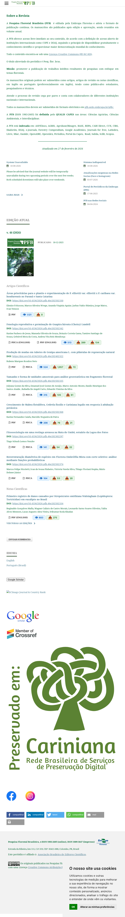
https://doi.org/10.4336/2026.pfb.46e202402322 (37, 356)
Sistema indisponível (94, 162)
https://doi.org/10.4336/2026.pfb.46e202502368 (37, 411)
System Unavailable (17, 162)
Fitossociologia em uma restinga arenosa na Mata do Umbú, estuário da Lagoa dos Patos (57, 432)
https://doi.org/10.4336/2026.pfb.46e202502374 (37, 464)
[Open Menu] (6, 3)
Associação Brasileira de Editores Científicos (62, 854)
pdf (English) (48, 342)
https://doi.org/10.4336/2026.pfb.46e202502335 (37, 380)
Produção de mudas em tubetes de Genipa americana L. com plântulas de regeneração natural (61, 352)
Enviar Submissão (19, 539)
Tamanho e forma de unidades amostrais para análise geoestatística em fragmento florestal (60, 376)
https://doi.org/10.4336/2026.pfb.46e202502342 (37, 328)
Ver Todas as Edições (19, 523)
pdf (13, 314)
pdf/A (28, 366)
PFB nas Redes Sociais (94, 200)
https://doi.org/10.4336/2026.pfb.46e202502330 (37, 300)
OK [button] (73, 906)
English (10, 560)
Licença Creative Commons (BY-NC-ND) (70, 54)
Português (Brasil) (16, 565)
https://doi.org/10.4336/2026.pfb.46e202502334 (37, 503)
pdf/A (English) (20, 342)
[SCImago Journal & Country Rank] (26, 592)
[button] (15, 815)
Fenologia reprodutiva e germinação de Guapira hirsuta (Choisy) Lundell (48, 324)
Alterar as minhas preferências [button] (97, 906)
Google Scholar (16, 579)
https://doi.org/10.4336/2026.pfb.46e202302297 (37, 436)
